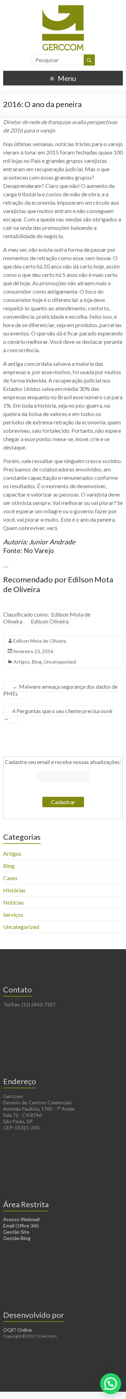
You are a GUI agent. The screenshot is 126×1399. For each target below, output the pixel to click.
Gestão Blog (16, 1238)
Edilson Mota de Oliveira (39, 641)
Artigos (21, 662)
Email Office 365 (21, 1225)
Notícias (13, 902)
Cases (10, 878)
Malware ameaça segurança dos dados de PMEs (60, 690)
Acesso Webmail (21, 1219)
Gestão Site (16, 1232)
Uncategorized (60, 662)
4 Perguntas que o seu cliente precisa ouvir (58, 714)
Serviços (13, 914)
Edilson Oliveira (50, 621)
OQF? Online (17, 1330)
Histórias (14, 890)
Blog (37, 662)
